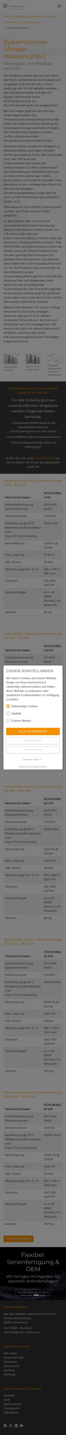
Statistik (16, 713)
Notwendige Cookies (24, 706)
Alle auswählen (33, 731)
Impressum (25, 766)
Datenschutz (40, 766)
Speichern (33, 749)
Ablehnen (33, 740)
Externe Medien (21, 720)
